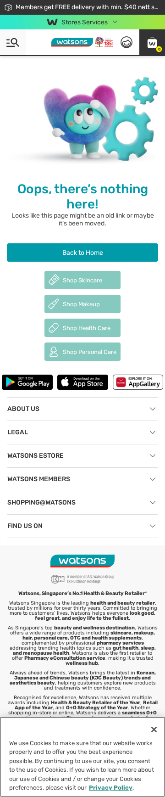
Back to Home (82, 253)
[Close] (154, 729)
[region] (82, 757)
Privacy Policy (110, 787)
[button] (152, 42)
